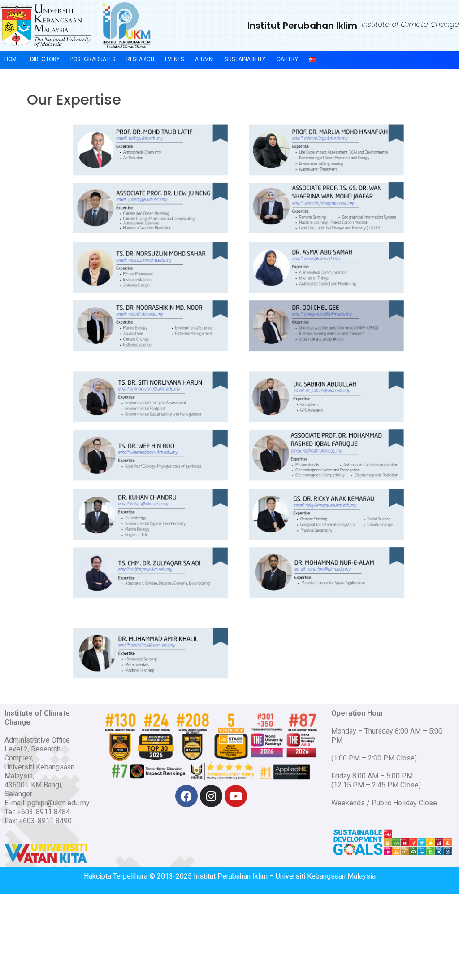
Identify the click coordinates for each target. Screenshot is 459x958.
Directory (45, 59)
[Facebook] (186, 796)
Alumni (204, 59)
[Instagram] (211, 796)
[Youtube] (236, 796)
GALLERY (287, 59)
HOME (11, 59)
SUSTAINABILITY (245, 59)
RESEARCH (140, 59)
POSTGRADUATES (93, 59)
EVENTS (174, 59)
